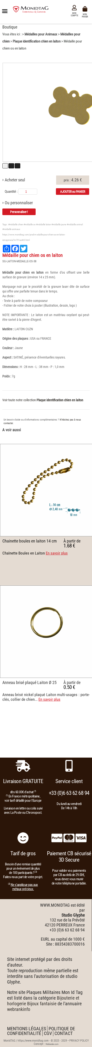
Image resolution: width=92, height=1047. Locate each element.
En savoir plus (57, 553)
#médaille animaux (11, 229)
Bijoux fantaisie (41, 1003)
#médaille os (30, 224)
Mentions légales (26, 1028)
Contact (63, 1033)
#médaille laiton (43, 224)
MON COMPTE (74, 14)
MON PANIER (85, 15)
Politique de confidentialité (41, 1031)
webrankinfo (18, 1009)
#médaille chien (15, 224)
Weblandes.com (52, 1044)
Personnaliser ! (19, 212)
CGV (48, 1033)
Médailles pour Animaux (41, 34)
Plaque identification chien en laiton (37, 41)
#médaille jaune (58, 224)
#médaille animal (75, 224)
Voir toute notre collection (42, 400)
